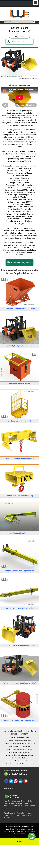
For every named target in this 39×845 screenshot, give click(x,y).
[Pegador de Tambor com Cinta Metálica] (19, 718)
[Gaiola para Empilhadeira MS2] (19, 419)
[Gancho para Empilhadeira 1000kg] (19, 493)
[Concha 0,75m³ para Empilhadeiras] (19, 344)
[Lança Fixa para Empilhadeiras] (19, 531)
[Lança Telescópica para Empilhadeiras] (19, 606)
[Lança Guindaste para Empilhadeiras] (19, 568)
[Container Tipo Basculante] (19, 381)
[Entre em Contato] (15, 776)
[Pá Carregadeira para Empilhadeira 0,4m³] (19, 643)
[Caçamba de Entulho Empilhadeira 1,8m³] (19, 306)
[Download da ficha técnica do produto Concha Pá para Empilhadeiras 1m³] (20, 44)
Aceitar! (19, 841)
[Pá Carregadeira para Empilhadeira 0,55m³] (19, 681)
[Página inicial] (19, 17)
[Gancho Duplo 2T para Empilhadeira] (19, 456)
